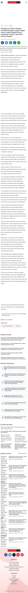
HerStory (14, 575)
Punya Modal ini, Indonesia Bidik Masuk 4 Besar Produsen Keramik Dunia (13, 344)
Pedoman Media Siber (14, 565)
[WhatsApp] (10, 42)
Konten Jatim (14, 583)
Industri (11, 25)
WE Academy (14, 580)
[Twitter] (6, 42)
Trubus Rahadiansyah (7, 326)
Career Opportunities (14, 563)
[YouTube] (18, 554)
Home (2, 25)
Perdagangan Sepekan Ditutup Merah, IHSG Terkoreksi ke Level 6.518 (14, 410)
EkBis (6, 25)
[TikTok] (14, 554)
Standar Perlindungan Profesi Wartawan (14, 567)
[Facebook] (2, 42)
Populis (14, 577)
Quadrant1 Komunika (14, 579)
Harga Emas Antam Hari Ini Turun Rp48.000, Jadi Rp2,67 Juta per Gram (14, 396)
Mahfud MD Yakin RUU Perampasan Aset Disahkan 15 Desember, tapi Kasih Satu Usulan (15, 375)
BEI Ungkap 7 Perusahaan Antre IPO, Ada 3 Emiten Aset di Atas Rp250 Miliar (15, 417)
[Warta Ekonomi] (14, 2)
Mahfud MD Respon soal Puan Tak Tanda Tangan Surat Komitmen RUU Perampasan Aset (15, 368)
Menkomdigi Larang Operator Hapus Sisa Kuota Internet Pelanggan (15, 403)
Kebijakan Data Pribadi (14, 570)
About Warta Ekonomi (14, 562)
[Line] (18, 42)
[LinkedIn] (14, 42)
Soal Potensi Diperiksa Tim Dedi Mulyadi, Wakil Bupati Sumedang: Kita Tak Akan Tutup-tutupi (15, 389)
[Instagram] (22, 554)
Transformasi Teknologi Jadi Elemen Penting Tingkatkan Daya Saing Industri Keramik (12, 349)
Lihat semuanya (22, 453)
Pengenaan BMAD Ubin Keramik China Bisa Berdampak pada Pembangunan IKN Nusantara (13, 358)
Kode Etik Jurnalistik (14, 568)
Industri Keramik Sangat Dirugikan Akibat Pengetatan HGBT (11, 353)
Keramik (18, 326)
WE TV (14, 582)
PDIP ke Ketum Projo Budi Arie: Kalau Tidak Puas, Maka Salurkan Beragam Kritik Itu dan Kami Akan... (14, 382)
